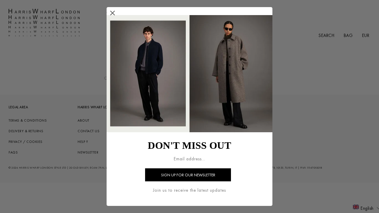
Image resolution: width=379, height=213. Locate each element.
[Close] (112, 13)
